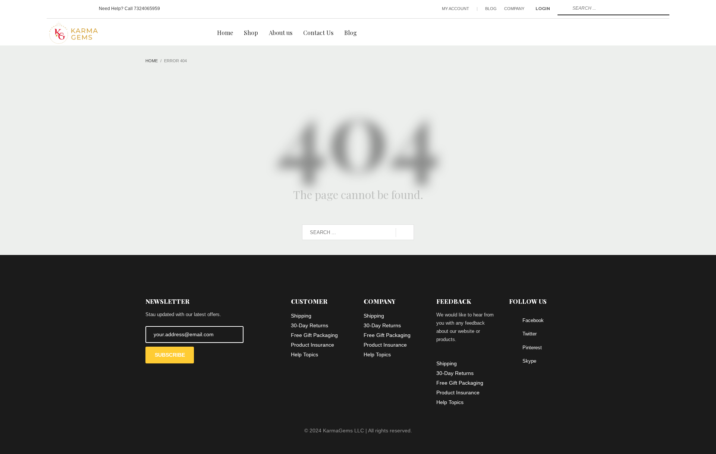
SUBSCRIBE (170, 355)
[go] (562, 8)
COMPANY (514, 8)
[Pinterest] (74, 8)
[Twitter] (63, 8)
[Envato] (85, 8)
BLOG (491, 8)
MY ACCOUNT (455, 8)
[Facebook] (52, 8)
